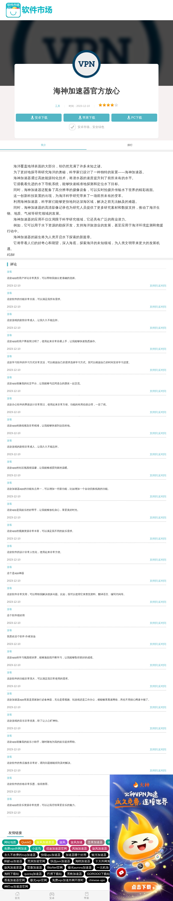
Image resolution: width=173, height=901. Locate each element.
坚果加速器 (95, 842)
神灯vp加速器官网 (16, 886)
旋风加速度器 (45, 842)
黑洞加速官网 (36, 861)
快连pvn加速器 (60, 861)
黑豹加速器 (74, 873)
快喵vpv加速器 (50, 855)
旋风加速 (76, 842)
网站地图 (10, 842)
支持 (152, 285)
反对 (160, 285)
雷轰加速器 (34, 867)
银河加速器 (99, 855)
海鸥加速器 (82, 861)
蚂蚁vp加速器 (13, 861)
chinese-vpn (97, 880)
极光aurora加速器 (80, 867)
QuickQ (26, 842)
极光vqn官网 (38, 880)
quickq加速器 (33, 873)
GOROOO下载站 (98, 873)
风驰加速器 (79, 848)
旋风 (62, 842)
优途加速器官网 (56, 848)
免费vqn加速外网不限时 (68, 880)
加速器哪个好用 (76, 855)
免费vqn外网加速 (15, 848)
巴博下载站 (54, 873)
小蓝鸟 (36, 848)
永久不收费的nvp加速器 (20, 855)
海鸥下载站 (11, 873)
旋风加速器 (99, 848)
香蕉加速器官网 (14, 880)
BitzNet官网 (55, 867)
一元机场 (103, 867)
